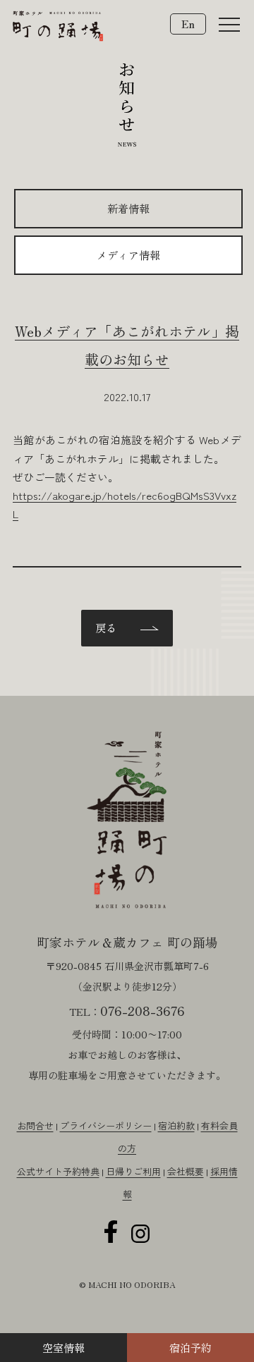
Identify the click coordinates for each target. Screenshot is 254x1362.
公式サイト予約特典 (58, 1171)
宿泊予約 (190, 1347)
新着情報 (128, 208)
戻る (105, 627)
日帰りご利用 (133, 1171)
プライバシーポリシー (106, 1125)
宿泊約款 (176, 1125)
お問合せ (35, 1125)
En (188, 23)
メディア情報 (128, 254)
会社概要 (185, 1171)
